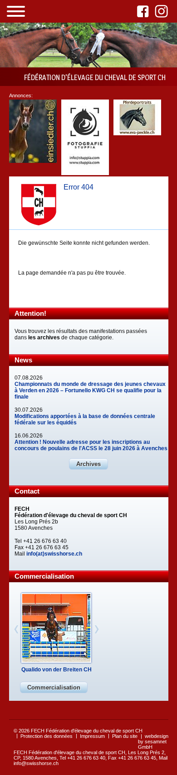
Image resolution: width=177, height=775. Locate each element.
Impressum (92, 736)
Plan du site (125, 736)
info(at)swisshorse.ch (54, 554)
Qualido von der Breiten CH (56, 669)
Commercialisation (53, 687)
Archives (88, 464)
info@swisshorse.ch (36, 763)
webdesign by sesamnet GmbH (153, 741)
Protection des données (46, 736)
